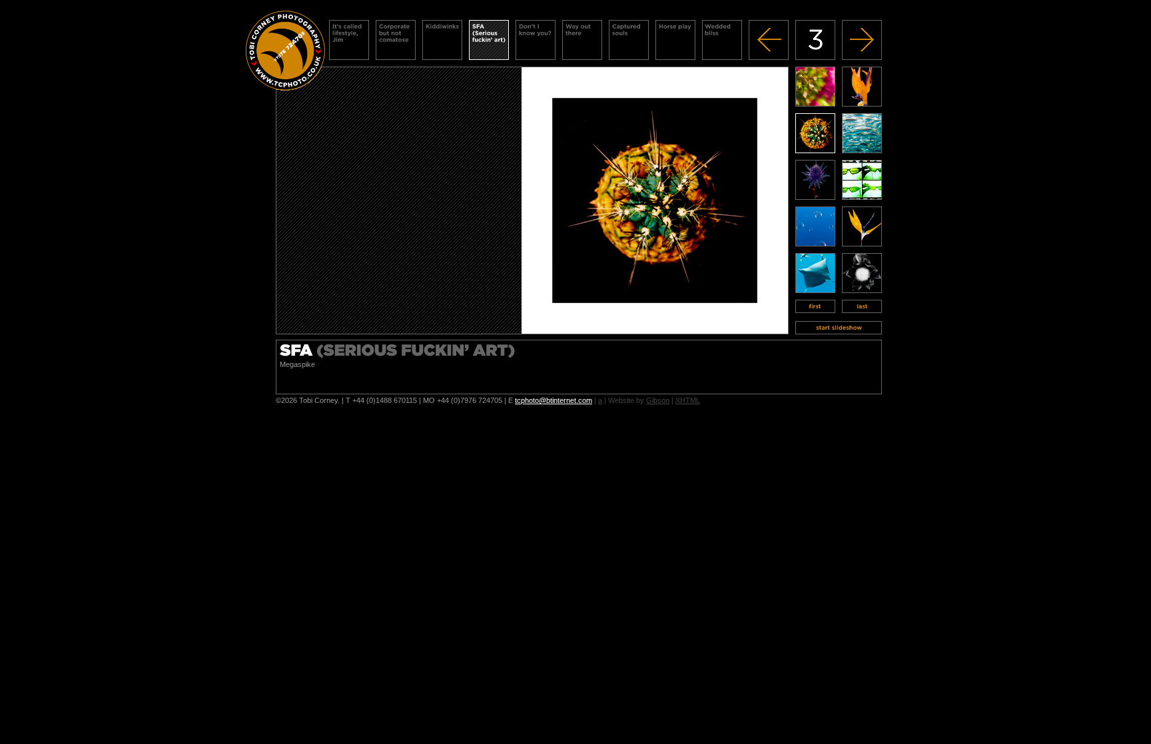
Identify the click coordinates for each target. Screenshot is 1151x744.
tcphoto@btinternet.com (553, 400)
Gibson (657, 400)
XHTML (687, 400)
